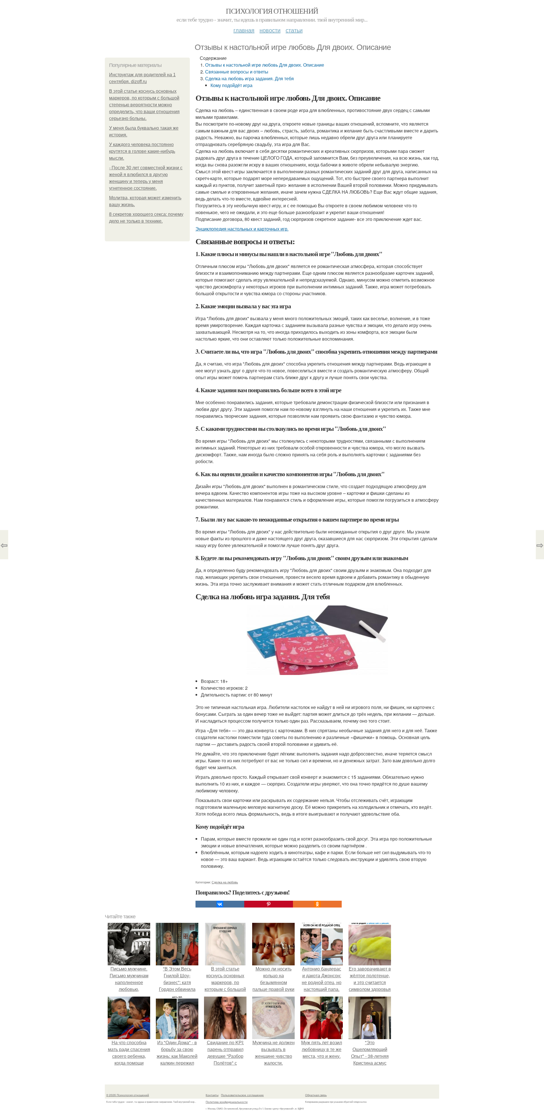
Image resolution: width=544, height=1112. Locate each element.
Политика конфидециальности (227, 1102)
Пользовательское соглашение (242, 1095)
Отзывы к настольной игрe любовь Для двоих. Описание (264, 65)
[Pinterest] (268, 904)
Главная (243, 30)
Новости (270, 30)
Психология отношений (272, 11)
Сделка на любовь (225, 882)
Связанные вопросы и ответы (236, 71)
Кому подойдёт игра (231, 85)
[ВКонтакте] (220, 904)
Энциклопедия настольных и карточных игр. (242, 228)
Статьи (294, 30)
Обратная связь (316, 1095)
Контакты (212, 1095)
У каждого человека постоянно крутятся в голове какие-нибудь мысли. (142, 151)
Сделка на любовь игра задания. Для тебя (249, 78)
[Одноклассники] (317, 904)
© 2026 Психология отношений (127, 1095)
